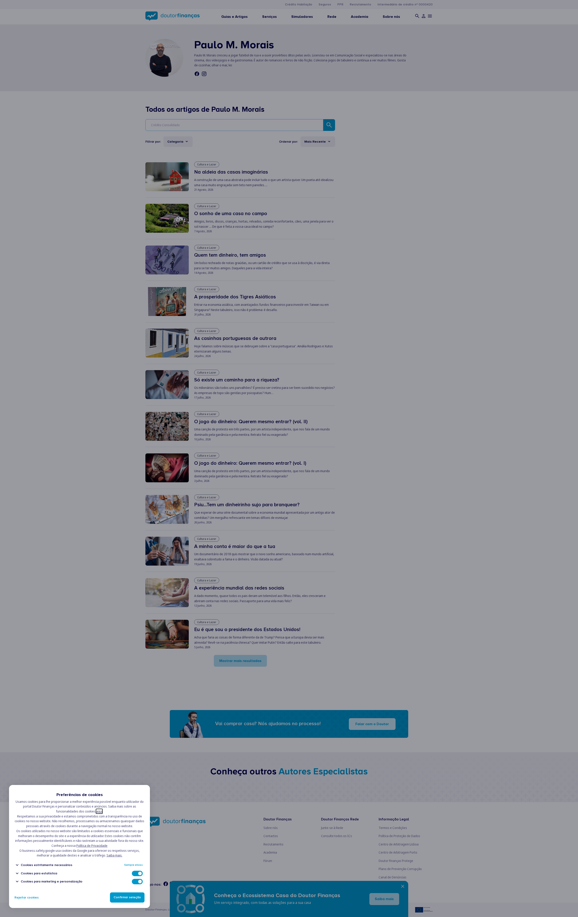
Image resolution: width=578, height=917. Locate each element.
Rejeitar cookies (26, 897)
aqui (99, 811)
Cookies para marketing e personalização (51, 881)
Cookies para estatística (39, 873)
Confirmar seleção (127, 897)
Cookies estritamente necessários (46, 865)
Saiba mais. (114, 855)
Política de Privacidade (91, 845)
